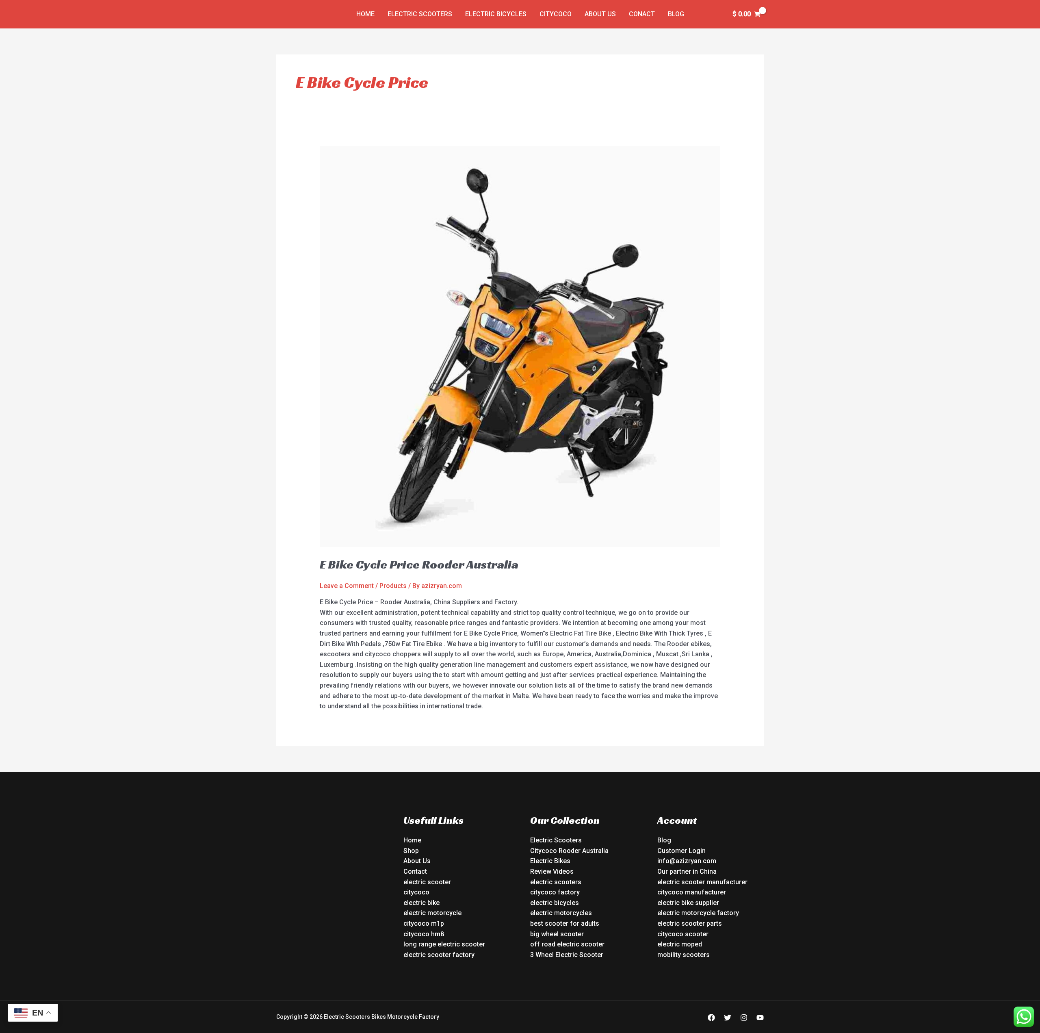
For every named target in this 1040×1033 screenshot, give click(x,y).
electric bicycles (554, 903)
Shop (411, 851)
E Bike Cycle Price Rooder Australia (419, 564)
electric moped (679, 944)
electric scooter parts (689, 923)
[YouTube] (760, 1017)
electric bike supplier (688, 903)
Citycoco (556, 14)
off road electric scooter (567, 944)
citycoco (416, 892)
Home (365, 14)
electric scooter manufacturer (702, 882)
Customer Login (681, 851)
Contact (415, 871)
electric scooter (427, 882)
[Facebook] (711, 1017)
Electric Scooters (420, 14)
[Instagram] (744, 1017)
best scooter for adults (564, 923)
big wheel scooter (557, 934)
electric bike (421, 903)
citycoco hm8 (423, 934)
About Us (600, 14)
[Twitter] (727, 1017)
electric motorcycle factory (698, 913)
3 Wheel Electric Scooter (566, 955)
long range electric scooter (444, 944)
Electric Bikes (550, 861)
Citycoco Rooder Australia (569, 851)
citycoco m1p (423, 923)
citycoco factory (555, 892)
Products (393, 586)
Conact (642, 14)
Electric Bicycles (495, 14)
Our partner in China (687, 871)
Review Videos (552, 871)
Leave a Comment (347, 586)
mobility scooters (683, 955)
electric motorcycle (432, 913)
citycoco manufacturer (691, 892)
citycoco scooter (682, 934)
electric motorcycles (561, 913)
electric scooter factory (438, 955)
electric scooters (555, 882)
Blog (676, 14)
